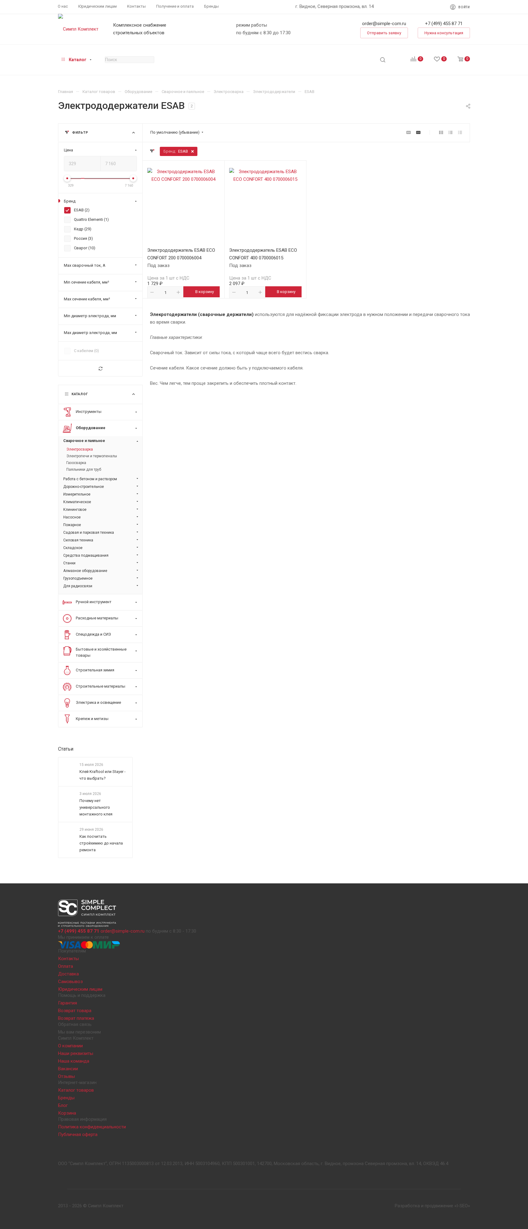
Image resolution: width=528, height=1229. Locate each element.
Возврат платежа (76, 1018)
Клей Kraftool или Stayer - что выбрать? (102, 775)
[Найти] (382, 60)
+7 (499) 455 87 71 (444, 23)
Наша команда (73, 1061)
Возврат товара (74, 1010)
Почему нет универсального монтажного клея (95, 807)
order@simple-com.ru (384, 23)
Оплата (65, 966)
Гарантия (67, 1003)
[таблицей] (460, 133)
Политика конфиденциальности (92, 1127)
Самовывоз (70, 981)
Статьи (65, 749)
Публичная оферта (77, 1134)
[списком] (450, 133)
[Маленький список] (408, 133)
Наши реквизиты (75, 1053)
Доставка (68, 974)
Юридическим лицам (80, 989)
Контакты (68, 958)
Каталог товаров (76, 1090)
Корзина (67, 1113)
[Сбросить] (100, 368)
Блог (63, 1105)
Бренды (66, 1098)
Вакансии (68, 1068)
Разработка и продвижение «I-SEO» (432, 1206)
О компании (70, 1046)
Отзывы (66, 1076)
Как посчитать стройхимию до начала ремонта (101, 843)
